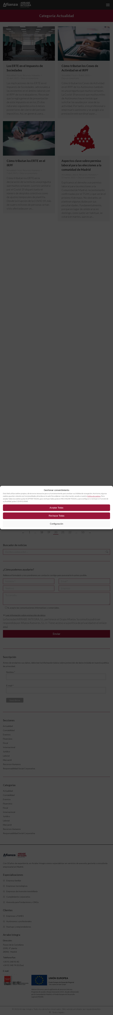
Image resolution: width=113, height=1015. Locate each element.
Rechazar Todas (56, 515)
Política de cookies (93, 496)
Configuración (56, 523)
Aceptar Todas (56, 507)
